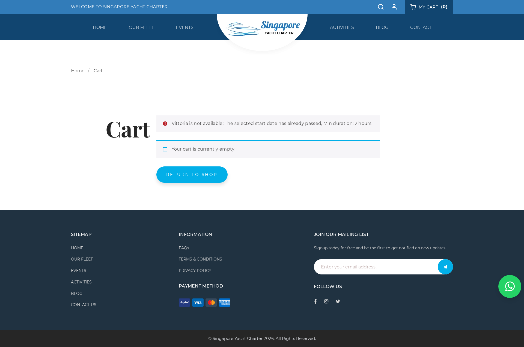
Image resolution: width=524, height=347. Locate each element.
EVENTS (184, 27)
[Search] (380, 7)
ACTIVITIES (342, 27)
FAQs (184, 248)
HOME (100, 27)
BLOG (382, 27)
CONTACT (420, 27)
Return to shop (192, 174)
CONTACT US (83, 304)
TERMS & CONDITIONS (200, 259)
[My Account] (394, 7)
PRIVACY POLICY (195, 270)
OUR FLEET (141, 27)
